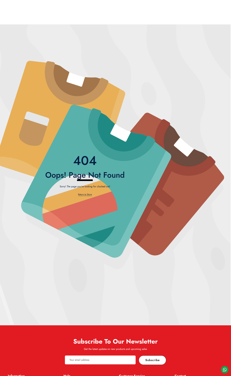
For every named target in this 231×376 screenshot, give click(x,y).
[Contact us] (224, 369)
